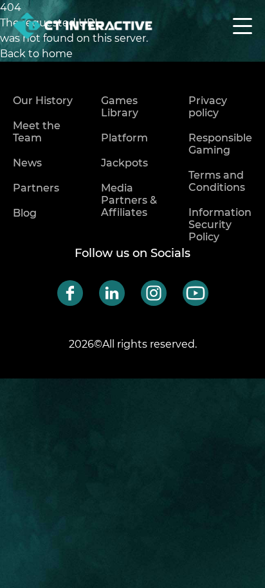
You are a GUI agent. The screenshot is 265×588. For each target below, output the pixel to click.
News (27, 163)
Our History (43, 100)
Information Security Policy (219, 224)
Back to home (36, 54)
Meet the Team (36, 132)
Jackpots (124, 163)
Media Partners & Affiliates (129, 200)
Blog (25, 213)
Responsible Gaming (220, 144)
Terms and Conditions (216, 181)
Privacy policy (207, 106)
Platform (124, 138)
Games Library (119, 106)
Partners (36, 188)
